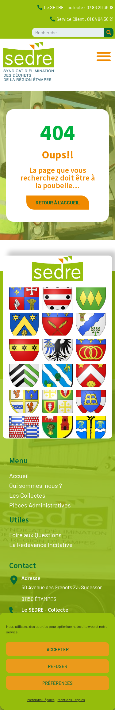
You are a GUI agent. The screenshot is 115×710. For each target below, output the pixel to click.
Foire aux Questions (35, 534)
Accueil (19, 475)
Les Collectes (27, 495)
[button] (103, 56)
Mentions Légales (41, 699)
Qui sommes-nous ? (35, 485)
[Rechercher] (108, 32)
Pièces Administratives (40, 505)
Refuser (57, 666)
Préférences (57, 683)
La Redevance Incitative (41, 544)
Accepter (58, 649)
